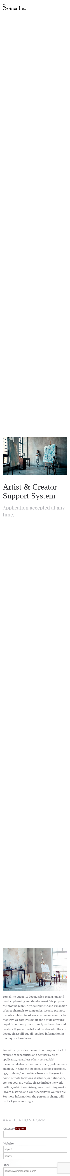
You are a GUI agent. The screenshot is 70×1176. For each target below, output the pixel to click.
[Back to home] (14, 7)
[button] (65, 7)
